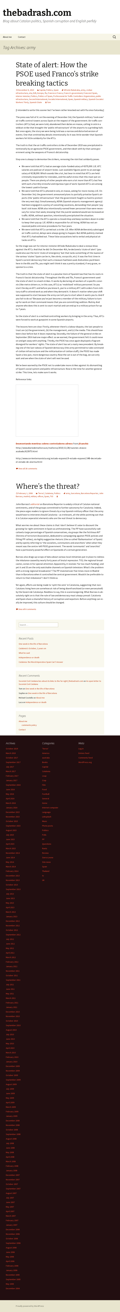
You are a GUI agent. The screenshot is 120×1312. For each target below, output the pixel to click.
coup (44, 776)
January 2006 (11, 1270)
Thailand (45, 871)
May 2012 (10, 948)
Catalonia (49, 493)
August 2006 (11, 1247)
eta (30, 93)
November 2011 (13, 971)
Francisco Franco (55, 93)
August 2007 (11, 1193)
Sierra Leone (47, 857)
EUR (34, 93)
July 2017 (10, 766)
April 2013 (10, 907)
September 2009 (13, 1079)
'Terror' (41, 493)
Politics (49, 90)
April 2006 (10, 1261)
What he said (24, 653)
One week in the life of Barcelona (33, 644)
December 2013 (13, 875)
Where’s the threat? (47, 486)
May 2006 (10, 1256)
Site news (46, 862)
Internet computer (50, 807)
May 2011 (10, 993)
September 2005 (13, 1279)
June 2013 (10, 898)
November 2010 (13, 1016)
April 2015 (10, 844)
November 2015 (13, 816)
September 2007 (13, 1188)
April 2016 (10, 798)
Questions (46, 844)
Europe (40, 93)
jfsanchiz (83, 443)
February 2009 (12, 1111)
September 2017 (13, 762)
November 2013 (13, 880)
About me (7, 37)
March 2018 (11, 753)
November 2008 (13, 1125)
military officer (37, 496)
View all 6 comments (27, 609)
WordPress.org (85, 762)
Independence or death (29, 657)
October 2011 (12, 975)
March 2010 (11, 1052)
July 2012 (10, 939)
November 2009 (13, 1070)
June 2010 (10, 1039)
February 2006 (12, 1265)
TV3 (51, 496)
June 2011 (10, 989)
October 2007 (12, 1184)
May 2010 (10, 1043)
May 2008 (10, 1152)
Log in (81, 748)
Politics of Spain (45, 96)
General (45, 798)
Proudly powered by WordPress (30, 1306)
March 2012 (11, 957)
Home (44, 803)
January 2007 (11, 1225)
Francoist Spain (90, 93)
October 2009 (12, 1075)
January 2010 (11, 1061)
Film (44, 785)
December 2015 (13, 812)
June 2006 (10, 1252)
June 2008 (10, 1148)
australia (46, 757)
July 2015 (10, 834)
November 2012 (13, 925)
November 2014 (13, 853)
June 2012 (10, 943)
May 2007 (10, 1206)
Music (44, 821)
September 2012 (13, 934)
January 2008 (11, 1170)
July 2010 (10, 1034)
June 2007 (10, 1202)
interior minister (23, 96)
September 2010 (13, 1025)
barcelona (75, 493)
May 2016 (10, 794)
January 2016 (11, 807)
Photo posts (47, 825)
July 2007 (10, 1197)
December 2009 (13, 1066)
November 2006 (13, 1234)
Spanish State (36, 102)
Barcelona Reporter (89, 493)
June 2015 (10, 839)
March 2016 (11, 803)
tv (43, 875)
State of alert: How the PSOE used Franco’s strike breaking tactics (57, 74)
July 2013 (10, 893)
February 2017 (12, 776)
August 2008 (11, 1138)
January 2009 (11, 1116)
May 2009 (10, 1098)
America (45, 753)
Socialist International (57, 99)
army (83, 90)
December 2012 (13, 921)
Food (44, 789)
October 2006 (12, 1238)
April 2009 (10, 1102)
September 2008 (13, 1134)
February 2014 (12, 871)
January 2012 (11, 966)
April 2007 (10, 1211)
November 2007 (13, 1179)
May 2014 (10, 862)
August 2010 (11, 1030)
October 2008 (12, 1129)
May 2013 (10, 903)
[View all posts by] (57, 496)
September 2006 (13, 1243)
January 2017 (11, 780)
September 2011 (13, 980)
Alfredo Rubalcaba (72, 90)
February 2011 (12, 1002)
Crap (44, 780)
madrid (27, 496)
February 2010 (12, 1057)
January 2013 (11, 916)
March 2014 (11, 866)
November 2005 (13, 1275)
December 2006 (13, 1229)
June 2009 (10, 1093)
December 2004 (13, 1288)
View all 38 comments (27, 468)
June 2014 (10, 857)
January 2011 (11, 1007)
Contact (21, 37)
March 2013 (11, 912)
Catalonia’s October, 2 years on (32, 648)
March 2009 (11, 1107)
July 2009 (10, 1089)
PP (43, 839)
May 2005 (10, 1284)
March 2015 (11, 848)
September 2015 (13, 825)
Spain (56, 90)
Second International (38, 99)
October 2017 (12, 757)
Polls (44, 834)
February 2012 (12, 962)
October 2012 (12, 930)
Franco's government (73, 93)
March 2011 (11, 998)
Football (45, 794)
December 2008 (13, 1120)
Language (46, 812)
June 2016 (10, 789)
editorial (35, 504)
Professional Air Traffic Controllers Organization (74, 96)
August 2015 (11, 830)
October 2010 (12, 1020)
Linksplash (46, 816)
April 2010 (10, 1048)
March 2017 (11, 771)
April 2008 (10, 1157)
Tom (49, 102)
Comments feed (85, 757)
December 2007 (13, 1175)
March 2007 (11, 1216)
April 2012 (10, 952)
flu (46, 93)
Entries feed (83, 753)
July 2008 (10, 1143)
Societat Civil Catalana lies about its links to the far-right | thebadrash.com (51, 681)
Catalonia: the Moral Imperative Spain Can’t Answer (41, 662)
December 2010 (13, 1011)
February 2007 (12, 1220)
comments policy (29, 725)
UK (43, 880)
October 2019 (12, 748)
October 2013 (12, 884)
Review (45, 853)
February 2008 (12, 1166)
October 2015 (12, 821)
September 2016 (13, 785)
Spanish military (81, 99)
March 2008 (11, 1161)
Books (45, 762)
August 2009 (11, 1084)
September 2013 (13, 889)
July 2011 (10, 984)
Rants (44, 848)
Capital (42, 90)
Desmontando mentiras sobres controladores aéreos (44, 443)
